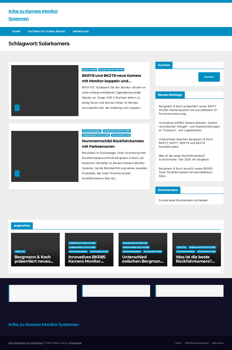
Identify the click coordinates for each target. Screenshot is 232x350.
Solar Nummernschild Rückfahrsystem (188, 291)
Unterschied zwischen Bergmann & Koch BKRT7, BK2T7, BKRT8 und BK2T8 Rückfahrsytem (186, 143)
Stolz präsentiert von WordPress (25, 343)
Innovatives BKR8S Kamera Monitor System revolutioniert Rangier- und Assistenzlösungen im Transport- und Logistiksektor (189, 126)
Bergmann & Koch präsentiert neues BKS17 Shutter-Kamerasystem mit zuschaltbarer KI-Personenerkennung (188, 110)
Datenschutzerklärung (46, 31)
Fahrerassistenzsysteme (117, 131)
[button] (221, 31)
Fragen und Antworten (111, 70)
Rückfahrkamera (92, 131)
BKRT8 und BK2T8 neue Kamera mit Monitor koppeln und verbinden (111, 81)
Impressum (81, 31)
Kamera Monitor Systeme (96, 135)
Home (16, 31)
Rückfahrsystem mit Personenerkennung (116, 291)
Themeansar (75, 343)
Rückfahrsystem (121, 135)
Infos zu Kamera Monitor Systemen (43, 324)
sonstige (20, 252)
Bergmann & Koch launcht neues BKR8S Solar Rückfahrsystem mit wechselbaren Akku (186, 172)
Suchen (164, 65)
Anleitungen (89, 70)
